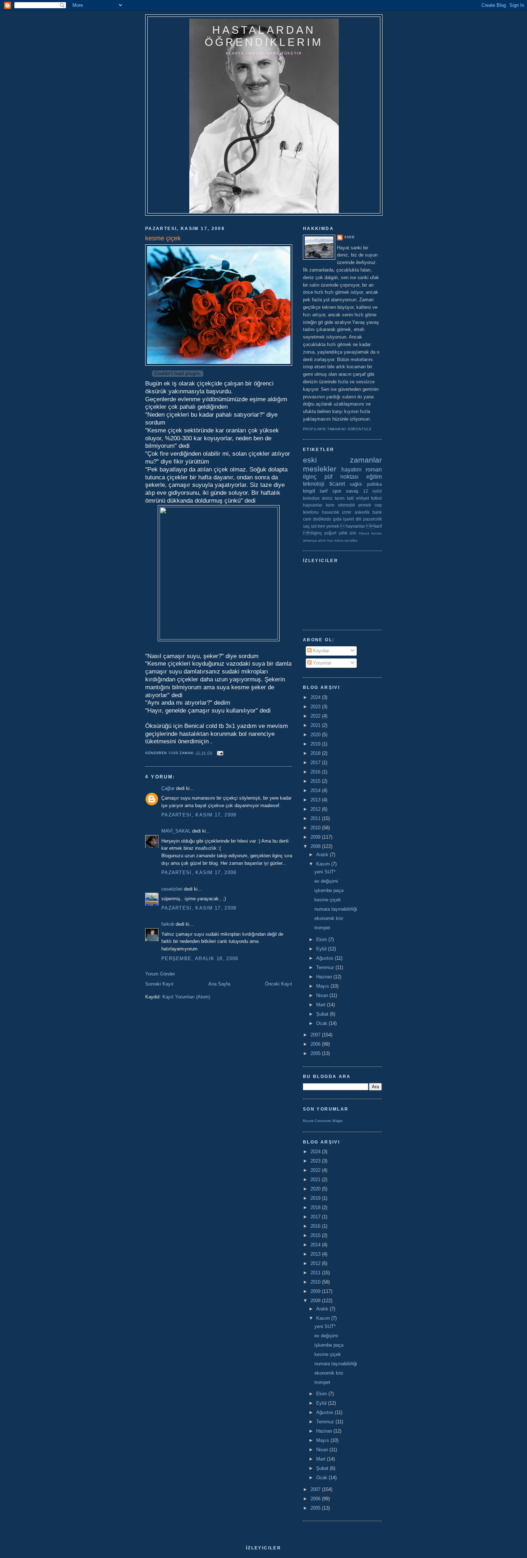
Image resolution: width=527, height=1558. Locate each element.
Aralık (323, 854)
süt (314, 526)
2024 (316, 697)
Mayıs (323, 986)
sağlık (356, 484)
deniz (327, 498)
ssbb (349, 237)
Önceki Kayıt (278, 984)
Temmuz (326, 967)
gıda (337, 519)
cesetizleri (171, 889)
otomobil (346, 505)
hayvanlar (312, 505)
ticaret (337, 484)
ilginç (310, 477)
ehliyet (362, 498)
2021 (316, 725)
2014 (316, 790)
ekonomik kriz (328, 918)
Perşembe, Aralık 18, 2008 (199, 958)
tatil (350, 498)
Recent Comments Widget (323, 1121)
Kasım (323, 864)
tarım (340, 498)
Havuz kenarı (370, 533)
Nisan (322, 995)
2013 (316, 799)
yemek (364, 505)
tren (321, 526)
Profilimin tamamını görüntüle (337, 429)
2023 (316, 706)
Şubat (323, 1014)
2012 (316, 809)
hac (330, 540)
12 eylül (372, 491)
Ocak (322, 1023)
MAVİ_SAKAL (176, 831)
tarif (324, 491)
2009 (316, 837)
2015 (316, 781)
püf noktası (341, 477)
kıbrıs (338, 540)
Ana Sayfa (219, 984)
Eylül (322, 948)
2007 (316, 1034)
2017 (316, 762)
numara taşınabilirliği (335, 909)
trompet (322, 927)
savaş (352, 491)
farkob (167, 924)
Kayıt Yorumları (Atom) (186, 996)
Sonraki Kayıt (159, 984)
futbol (376, 498)
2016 (316, 772)
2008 (316, 846)
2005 (316, 1053)
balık (377, 512)
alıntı (322, 540)
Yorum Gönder (160, 974)
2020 (316, 734)
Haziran (324, 976)
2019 (316, 744)
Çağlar (168, 788)
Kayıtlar (320, 650)
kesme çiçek (327, 899)
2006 (316, 1044)
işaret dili (352, 519)
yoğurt (330, 533)
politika (374, 484)
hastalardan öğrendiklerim (264, 36)
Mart (321, 1004)
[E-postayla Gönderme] (220, 753)
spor (336, 491)
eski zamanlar (342, 460)
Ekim (322, 939)
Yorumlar (321, 663)
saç (306, 526)
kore (330, 505)
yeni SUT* (325, 871)
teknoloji (313, 484)
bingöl (309, 491)
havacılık (330, 512)
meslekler (319, 469)
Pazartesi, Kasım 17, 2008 (199, 815)
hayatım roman (361, 469)
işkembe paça (328, 890)
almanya (310, 540)
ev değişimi (326, 881)
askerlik (362, 512)
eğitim (374, 477)
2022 (316, 716)
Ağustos (325, 958)
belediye (311, 498)
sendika (351, 540)
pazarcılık (372, 519)
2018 (316, 753)
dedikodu (322, 519)
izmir (346, 512)
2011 (316, 818)
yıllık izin (347, 533)
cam (307, 519)
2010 (316, 827)
